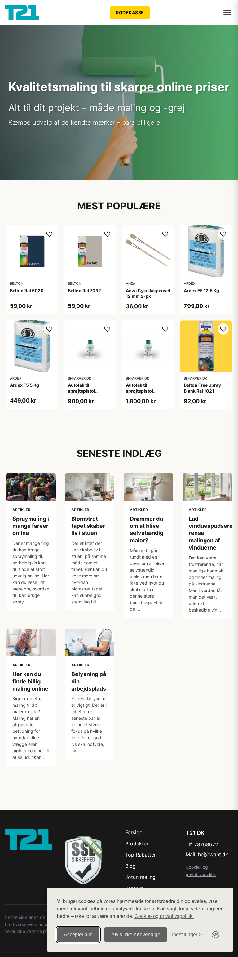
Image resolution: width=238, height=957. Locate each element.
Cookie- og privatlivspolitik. (164, 915)
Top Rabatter (140, 855)
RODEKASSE (130, 12)
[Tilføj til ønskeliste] (49, 234)
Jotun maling (140, 877)
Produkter (136, 843)
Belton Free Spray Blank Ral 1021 (202, 387)
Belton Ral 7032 (84, 290)
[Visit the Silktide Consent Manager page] (215, 934)
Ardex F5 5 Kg (24, 385)
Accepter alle (78, 934)
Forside (133, 832)
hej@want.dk (213, 854)
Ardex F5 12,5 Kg (201, 290)
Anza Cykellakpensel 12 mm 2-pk (148, 293)
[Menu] (227, 12)
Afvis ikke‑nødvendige (135, 934)
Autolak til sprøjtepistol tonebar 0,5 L (82, 390)
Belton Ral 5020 (27, 290)
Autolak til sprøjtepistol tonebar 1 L (139, 390)
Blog (130, 866)
